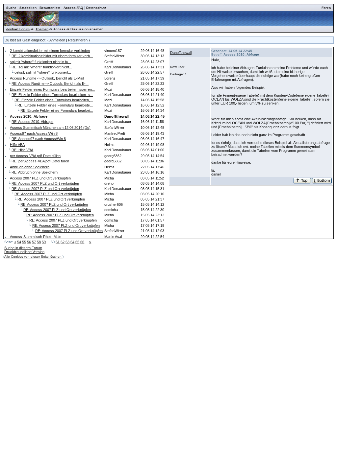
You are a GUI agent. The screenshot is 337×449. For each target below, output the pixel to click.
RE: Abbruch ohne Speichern (35, 172)
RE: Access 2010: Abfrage (32, 122)
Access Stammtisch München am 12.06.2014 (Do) (50, 128)
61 (58, 242)
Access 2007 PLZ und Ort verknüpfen (40, 178)
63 (67, 242)
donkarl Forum (18, 29)
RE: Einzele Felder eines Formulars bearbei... (56, 110)
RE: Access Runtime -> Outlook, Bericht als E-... (50, 83)
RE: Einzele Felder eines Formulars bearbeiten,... (53, 100)
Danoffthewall (181, 53)
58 (39, 242)
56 (29, 242)
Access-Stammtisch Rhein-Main (35, 237)
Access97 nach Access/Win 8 (34, 133)
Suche (11, 8)
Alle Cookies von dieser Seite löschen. (33, 256)
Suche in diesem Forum (23, 248)
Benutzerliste (50, 8)
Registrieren (78, 40)
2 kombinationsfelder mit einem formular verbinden (50, 51)
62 (63, 242)
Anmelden (57, 40)
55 (24, 242)
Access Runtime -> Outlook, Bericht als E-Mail (47, 78)
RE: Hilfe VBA (22, 150)
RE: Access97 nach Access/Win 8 (39, 139)
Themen (42, 29)
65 (77, 242)
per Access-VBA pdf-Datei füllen (35, 156)
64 (72, 242)
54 (19, 242)
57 (34, 242)
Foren (326, 8)
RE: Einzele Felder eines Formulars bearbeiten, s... (52, 95)
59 (44, 242)
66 (82, 242)
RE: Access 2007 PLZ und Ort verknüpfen (45, 183)
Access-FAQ (73, 8)
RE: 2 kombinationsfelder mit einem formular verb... (52, 56)
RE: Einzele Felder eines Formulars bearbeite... (55, 105)
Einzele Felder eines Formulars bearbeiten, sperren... (52, 89)
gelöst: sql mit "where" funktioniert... (42, 72)
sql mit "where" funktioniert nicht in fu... (40, 62)
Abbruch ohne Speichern (29, 167)
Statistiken (28, 8)
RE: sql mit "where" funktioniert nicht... (42, 67)
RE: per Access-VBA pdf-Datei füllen (40, 161)
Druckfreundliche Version (24, 252)
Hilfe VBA (17, 145)
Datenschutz (96, 8)
